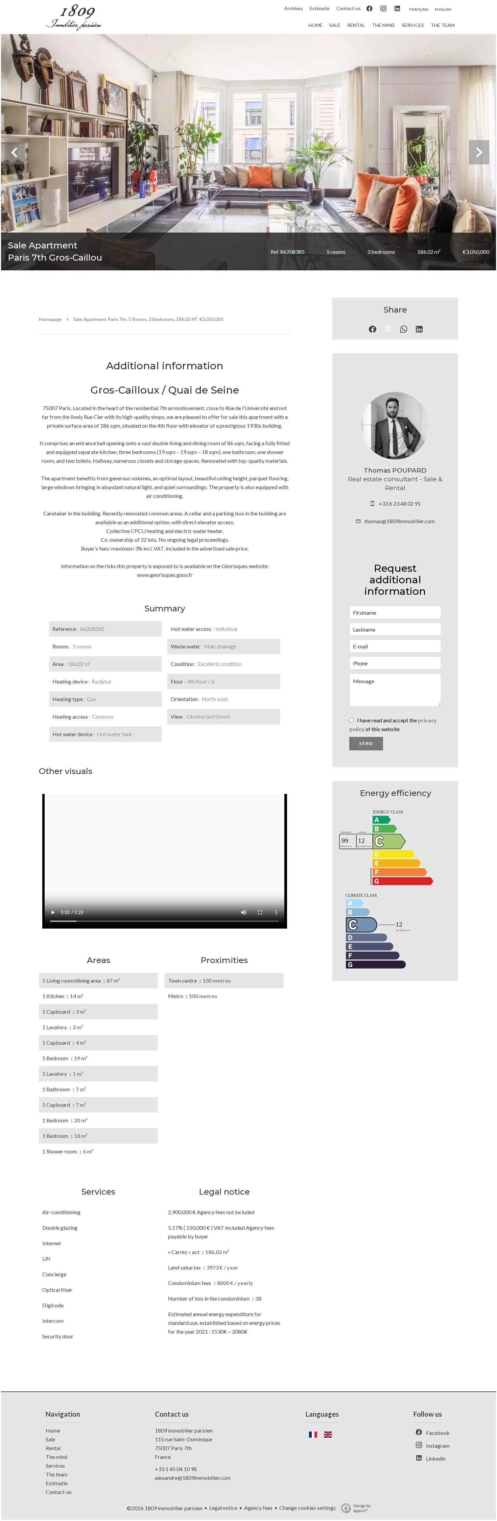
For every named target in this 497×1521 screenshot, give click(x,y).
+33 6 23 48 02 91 (400, 503)
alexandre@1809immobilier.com (193, 1477)
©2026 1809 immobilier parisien (165, 1508)
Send (366, 743)
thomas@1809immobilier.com (399, 521)
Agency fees (258, 1507)
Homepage (50, 319)
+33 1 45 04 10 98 (176, 1469)
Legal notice (223, 1507)
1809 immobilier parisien (184, 1430)
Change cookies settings (307, 1507)
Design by (362, 1508)
